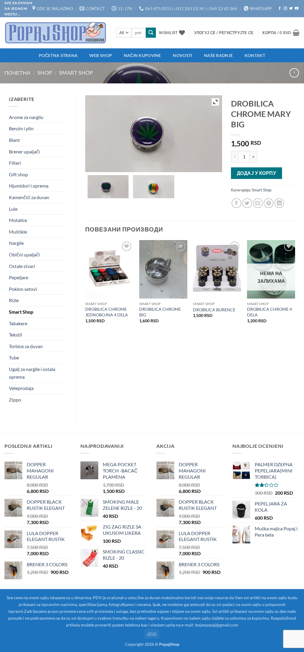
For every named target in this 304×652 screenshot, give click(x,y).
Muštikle (18, 231)
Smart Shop (76, 72)
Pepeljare (18, 277)
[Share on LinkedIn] (279, 203)
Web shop (100, 55)
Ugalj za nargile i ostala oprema (32, 373)
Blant (14, 140)
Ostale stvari (22, 266)
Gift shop (18, 174)
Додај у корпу (256, 173)
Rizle (14, 300)
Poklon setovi (23, 289)
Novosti (182, 55)
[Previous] (85, 286)
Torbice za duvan (26, 346)
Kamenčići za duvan (29, 197)
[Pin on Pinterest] (268, 203)
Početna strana (58, 55)
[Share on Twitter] (247, 203)
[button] (224, 33)
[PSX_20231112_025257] (108, 186)
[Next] (294, 286)
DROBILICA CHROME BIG (160, 312)
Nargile (16, 243)
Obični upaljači (24, 254)
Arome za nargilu (26, 117)
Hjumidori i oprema (28, 185)
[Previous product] (294, 72)
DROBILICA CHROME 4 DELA (269, 312)
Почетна (17, 72)
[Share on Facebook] (236, 203)
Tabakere (18, 323)
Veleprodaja (21, 388)
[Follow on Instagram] (285, 9)
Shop (44, 72)
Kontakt (255, 55)
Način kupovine (142, 55)
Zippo (15, 399)
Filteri (15, 163)
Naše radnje (218, 55)
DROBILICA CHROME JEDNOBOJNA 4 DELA (106, 312)
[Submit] (151, 33)
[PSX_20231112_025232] (153, 186)
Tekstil (15, 334)
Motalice (18, 220)
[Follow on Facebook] (279, 9)
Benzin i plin (21, 128)
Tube (14, 357)
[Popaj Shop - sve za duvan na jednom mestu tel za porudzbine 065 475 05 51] (55, 33)
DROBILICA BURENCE (214, 309)
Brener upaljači (24, 151)
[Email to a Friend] (258, 203)
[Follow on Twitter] (291, 9)
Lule (13, 209)
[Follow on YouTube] (296, 9)
